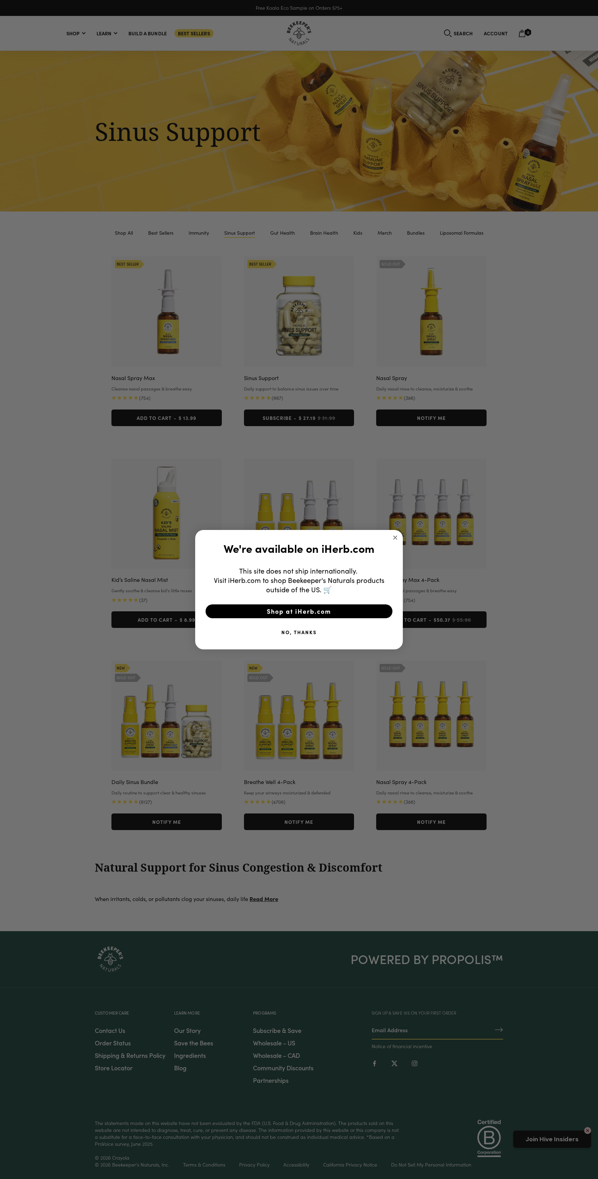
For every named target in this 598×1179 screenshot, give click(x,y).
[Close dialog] (395, 537)
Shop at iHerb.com (299, 611)
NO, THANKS (299, 632)
